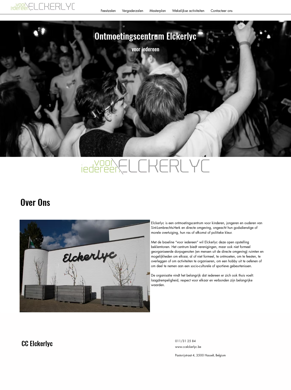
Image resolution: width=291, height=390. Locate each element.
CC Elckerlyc (37, 343)
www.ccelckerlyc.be (188, 347)
